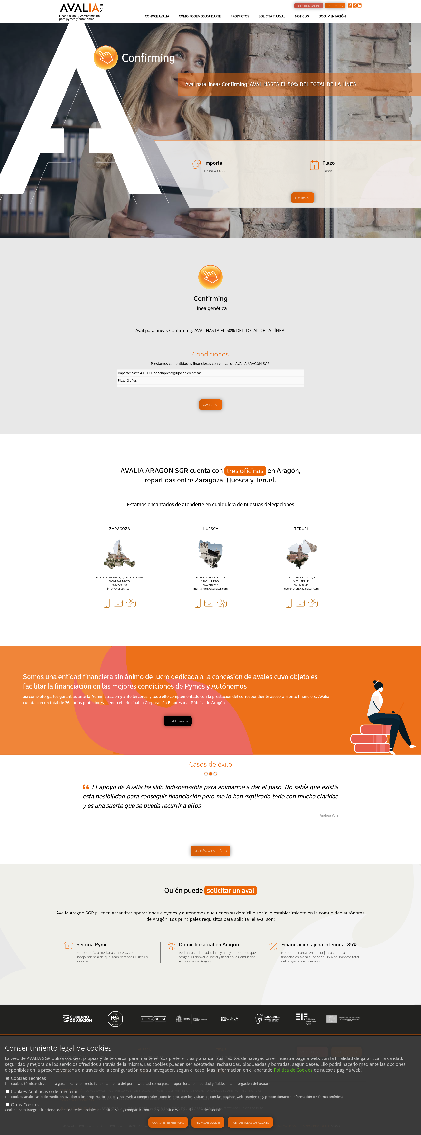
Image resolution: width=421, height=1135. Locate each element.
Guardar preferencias (168, 1122)
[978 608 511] (288, 621)
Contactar (335, 6)
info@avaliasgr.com (119, 588)
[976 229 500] (106, 621)
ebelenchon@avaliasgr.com (301, 588)
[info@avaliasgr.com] (118, 621)
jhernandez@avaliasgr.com (210, 588)
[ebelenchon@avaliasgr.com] (300, 621)
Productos (239, 16)
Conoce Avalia (157, 16)
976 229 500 (119, 585)
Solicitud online (308, 6)
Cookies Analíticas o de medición (45, 1091)
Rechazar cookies (207, 1122)
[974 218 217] (197, 621)
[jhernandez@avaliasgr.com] (208, 621)
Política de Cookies (293, 1070)
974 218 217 (210, 585)
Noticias (302, 16)
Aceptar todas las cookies (250, 1122)
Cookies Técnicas (28, 1078)
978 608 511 (301, 585)
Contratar (302, 198)
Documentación (332, 16)
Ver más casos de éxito (211, 851)
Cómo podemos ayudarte (200, 16)
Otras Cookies (25, 1104)
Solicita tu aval (272, 16)
